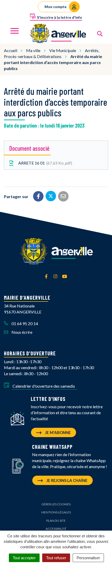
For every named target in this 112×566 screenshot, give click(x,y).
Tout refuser (56, 558)
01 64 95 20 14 (24, 323)
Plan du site (56, 521)
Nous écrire (21, 332)
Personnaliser (88, 558)
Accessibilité (56, 529)
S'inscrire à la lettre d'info (59, 17)
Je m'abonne (57, 432)
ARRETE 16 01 (44, 162)
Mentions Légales (56, 512)
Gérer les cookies (56, 504)
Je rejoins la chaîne (67, 480)
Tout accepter (24, 558)
